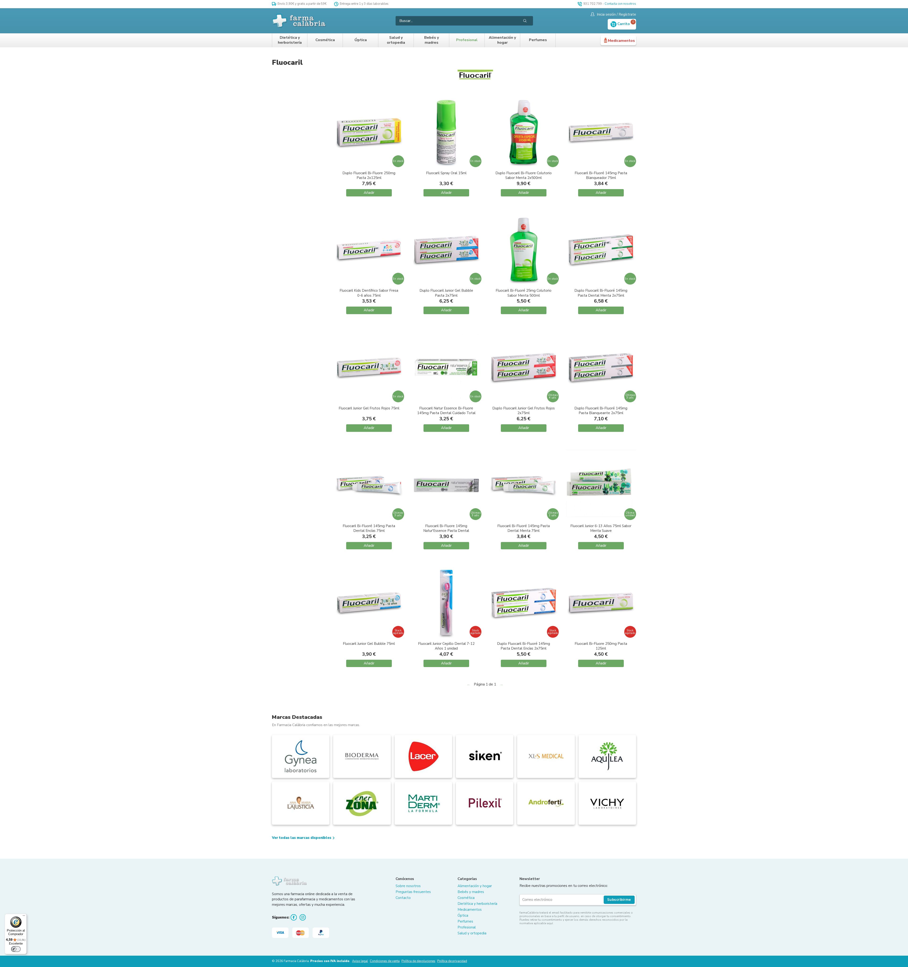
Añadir (369, 192)
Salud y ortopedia (396, 40)
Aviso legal (360, 961)
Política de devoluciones (418, 961)
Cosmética (325, 40)
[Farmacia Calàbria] (299, 20)
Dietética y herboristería (290, 40)
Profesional (467, 40)
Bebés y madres (431, 40)
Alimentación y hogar (502, 40)
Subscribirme (619, 899)
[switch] (16, 949)
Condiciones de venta (385, 961)
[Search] (525, 20)
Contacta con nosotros (620, 4)
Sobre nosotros (408, 886)
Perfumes (538, 40)
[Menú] (24, 916)
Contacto (403, 897)
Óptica (360, 40)
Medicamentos (621, 40)
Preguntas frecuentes (413, 891)
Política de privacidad (452, 961)
